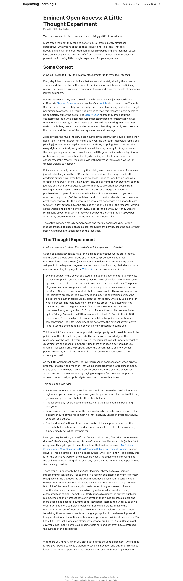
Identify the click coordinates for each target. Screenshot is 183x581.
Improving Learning (38, 4)
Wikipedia (87, 269)
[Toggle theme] (56, 4)
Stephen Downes (66, 103)
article (103, 103)
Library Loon (92, 114)
